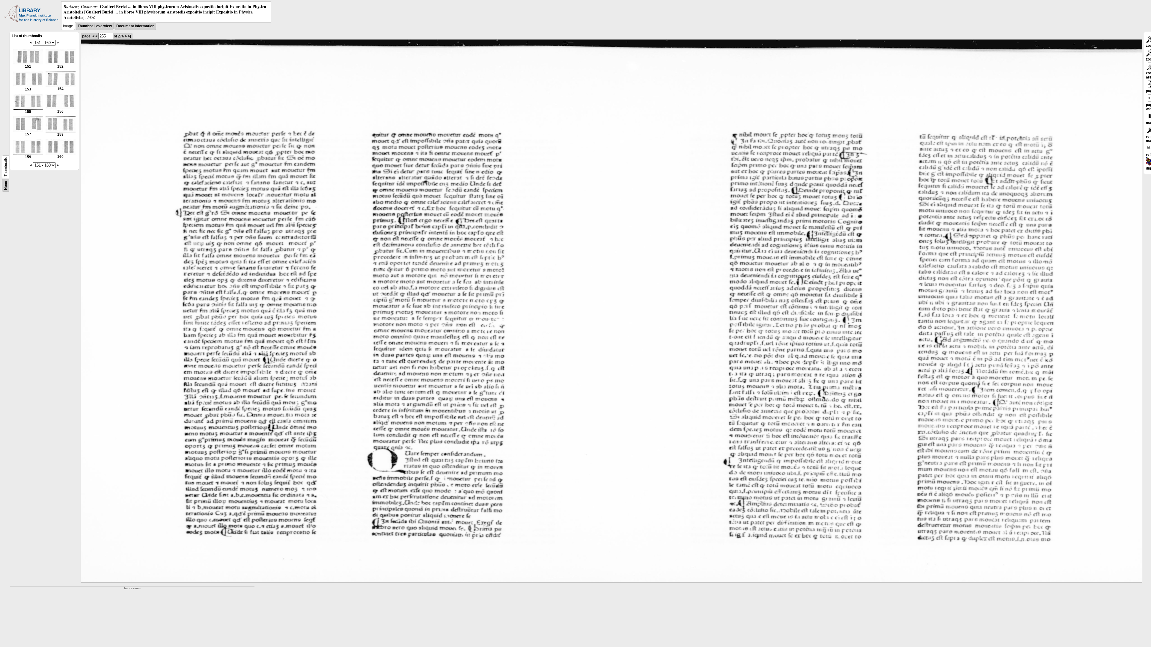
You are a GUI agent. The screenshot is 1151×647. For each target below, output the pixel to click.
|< (92, 36)
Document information (135, 26)
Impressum (132, 588)
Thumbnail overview (95, 26)
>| (129, 36)
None (6, 185)
